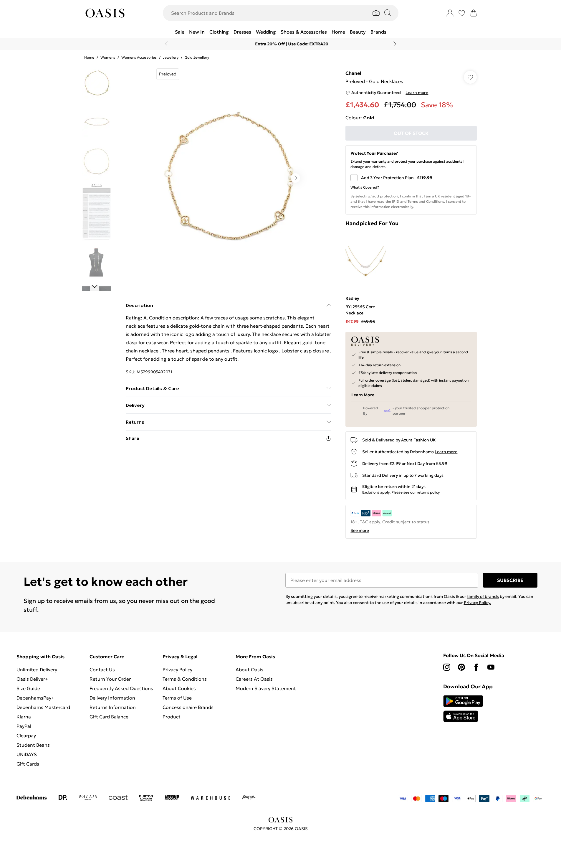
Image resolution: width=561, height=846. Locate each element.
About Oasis (249, 669)
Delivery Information (112, 698)
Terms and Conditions (426, 201)
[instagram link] (446, 667)
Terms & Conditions (185, 679)
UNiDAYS (26, 754)
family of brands (483, 596)
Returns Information (113, 707)
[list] (228, 178)
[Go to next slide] (295, 178)
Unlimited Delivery (36, 669)
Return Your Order (110, 679)
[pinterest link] (461, 667)
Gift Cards (27, 764)
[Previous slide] (166, 44)
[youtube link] (490, 667)
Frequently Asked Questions (121, 688)
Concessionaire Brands (188, 707)
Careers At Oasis (254, 679)
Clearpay (26, 735)
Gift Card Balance (109, 717)
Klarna (23, 717)
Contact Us (102, 669)
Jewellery (170, 57)
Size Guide (28, 688)
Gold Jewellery (197, 57)
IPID (395, 201)
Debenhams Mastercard (43, 707)
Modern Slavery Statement (266, 688)
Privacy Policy (177, 669)
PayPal (23, 726)
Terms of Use (177, 698)
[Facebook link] (476, 667)
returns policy (428, 492)
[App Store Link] (463, 708)
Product (172, 717)
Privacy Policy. (477, 602)
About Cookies (179, 688)
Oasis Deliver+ (32, 679)
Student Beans (33, 745)
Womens (107, 57)
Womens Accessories (139, 57)
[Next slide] (394, 44)
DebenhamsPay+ (35, 698)
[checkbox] (411, 177)
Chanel (353, 73)
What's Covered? (364, 187)
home (89, 57)
